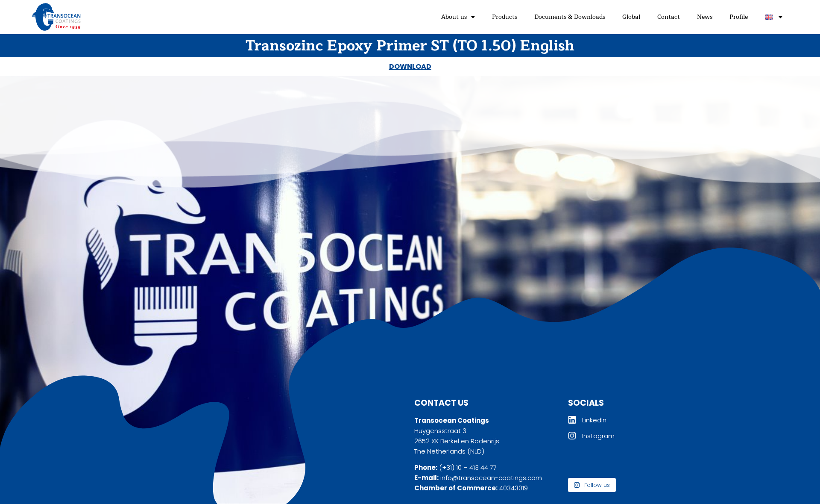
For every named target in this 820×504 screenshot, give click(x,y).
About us (454, 17)
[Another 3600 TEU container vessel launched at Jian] (584, 461)
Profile (738, 17)
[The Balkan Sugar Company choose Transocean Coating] (622, 461)
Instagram (598, 435)
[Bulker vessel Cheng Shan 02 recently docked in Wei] (659, 461)
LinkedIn (594, 420)
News (704, 17)
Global (631, 17)
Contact (668, 17)
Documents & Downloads (569, 17)
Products (504, 17)
